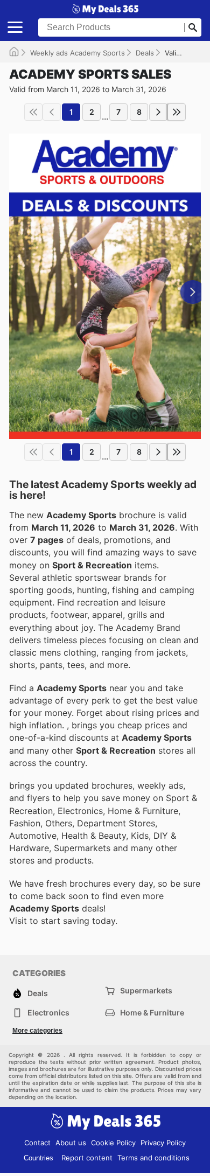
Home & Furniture (152, 1012)
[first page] (33, 112)
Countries (38, 1158)
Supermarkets (146, 990)
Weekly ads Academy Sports (77, 52)
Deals (145, 52)
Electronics (48, 1012)
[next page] (158, 112)
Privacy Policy (163, 1142)
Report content (87, 1157)
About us (70, 1142)
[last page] (176, 112)
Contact (37, 1142)
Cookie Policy (113, 1142)
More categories (37, 1030)
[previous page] (52, 112)
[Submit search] (192, 27)
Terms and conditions (153, 1157)
